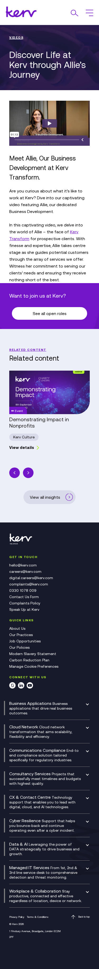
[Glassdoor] (12, 686)
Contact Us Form (24, 597)
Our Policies (19, 647)
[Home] (22, 543)
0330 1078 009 (22, 590)
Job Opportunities (25, 641)
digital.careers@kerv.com (31, 578)
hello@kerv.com (23, 565)
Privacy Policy (16, 916)
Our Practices (21, 635)
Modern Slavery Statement (32, 654)
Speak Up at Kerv (24, 609)
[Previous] (14, 472)
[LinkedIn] (21, 686)
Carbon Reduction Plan (29, 660)
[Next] (28, 472)
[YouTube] (30, 686)
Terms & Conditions (38, 916)
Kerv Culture (24, 437)
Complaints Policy (24, 603)
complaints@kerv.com (28, 584)
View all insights (45, 497)
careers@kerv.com (25, 571)
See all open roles (50, 313)
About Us (17, 628)
